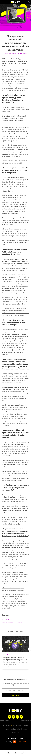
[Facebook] (9, 752)
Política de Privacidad (4, 720)
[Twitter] (15, 752)
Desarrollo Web (7, 655)
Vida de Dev (19, 622)
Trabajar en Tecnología (7, 622)
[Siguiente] (29, 649)
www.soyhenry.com (15, 738)
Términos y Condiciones (26, 720)
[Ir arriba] (22, 752)
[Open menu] (2, 2)
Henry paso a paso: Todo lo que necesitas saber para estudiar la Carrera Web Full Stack (15, 242)
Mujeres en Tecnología (10, 53)
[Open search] (29, 2)
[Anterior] (1, 649)
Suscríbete (15, 695)
